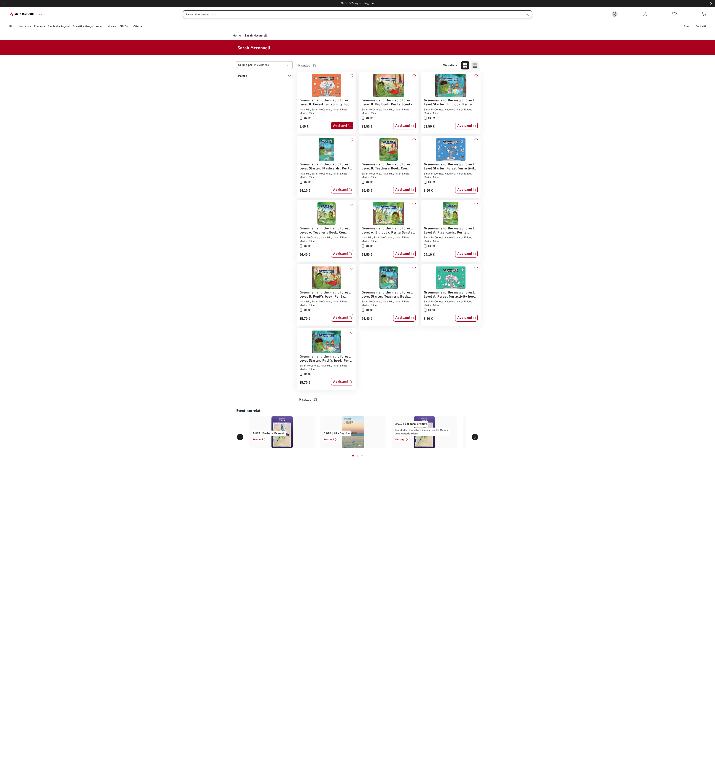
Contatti (701, 26)
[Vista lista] (475, 65)
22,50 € (367, 127)
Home (237, 36)
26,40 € (367, 191)
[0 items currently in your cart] (704, 14)
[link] (615, 14)
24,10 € (305, 191)
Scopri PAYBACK (357, 3)
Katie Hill (305, 109)
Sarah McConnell (321, 109)
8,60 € (304, 127)
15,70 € (305, 319)
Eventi (687, 26)
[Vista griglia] (465, 65)
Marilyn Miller (307, 113)
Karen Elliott (340, 109)
